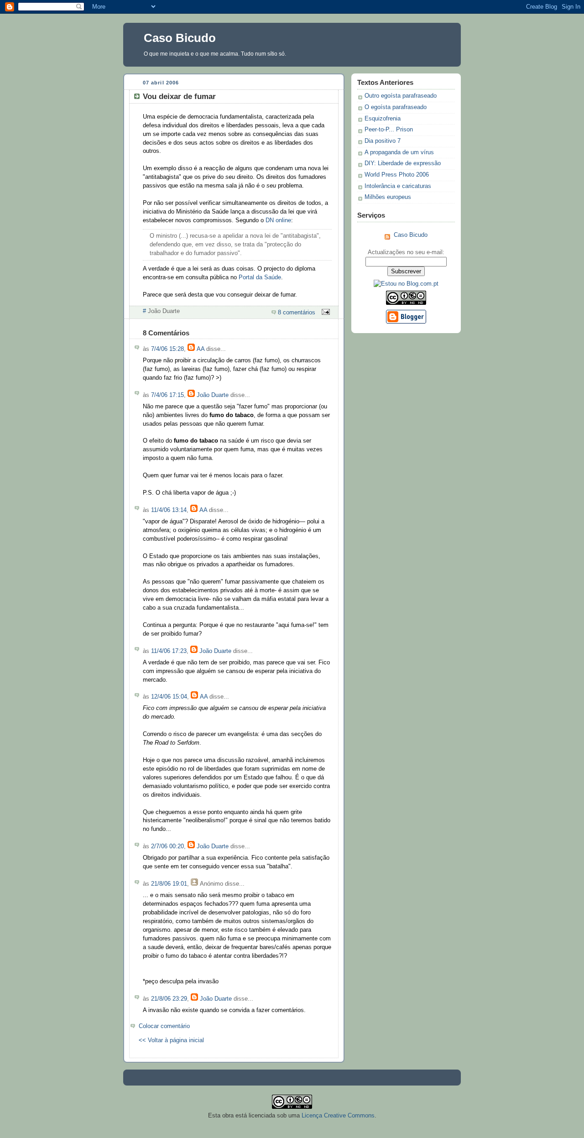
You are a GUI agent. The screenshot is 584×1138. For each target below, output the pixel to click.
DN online (278, 220)
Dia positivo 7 (383, 141)
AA (200, 349)
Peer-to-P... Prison (389, 129)
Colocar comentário (164, 1026)
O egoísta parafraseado (396, 107)
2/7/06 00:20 (167, 846)
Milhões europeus (388, 197)
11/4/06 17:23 (169, 651)
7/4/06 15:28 (167, 349)
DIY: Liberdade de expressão (403, 163)
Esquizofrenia (383, 118)
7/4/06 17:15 (167, 395)
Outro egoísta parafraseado (401, 96)
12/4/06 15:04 (169, 697)
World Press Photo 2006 (397, 175)
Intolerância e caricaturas (398, 186)
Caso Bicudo (180, 38)
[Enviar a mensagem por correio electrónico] (324, 312)
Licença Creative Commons (338, 1115)
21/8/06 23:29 (169, 999)
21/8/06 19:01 (169, 884)
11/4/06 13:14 (169, 510)
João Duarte (213, 395)
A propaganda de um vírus (399, 152)
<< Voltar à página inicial (171, 1040)
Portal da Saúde (260, 277)
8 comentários (296, 312)
